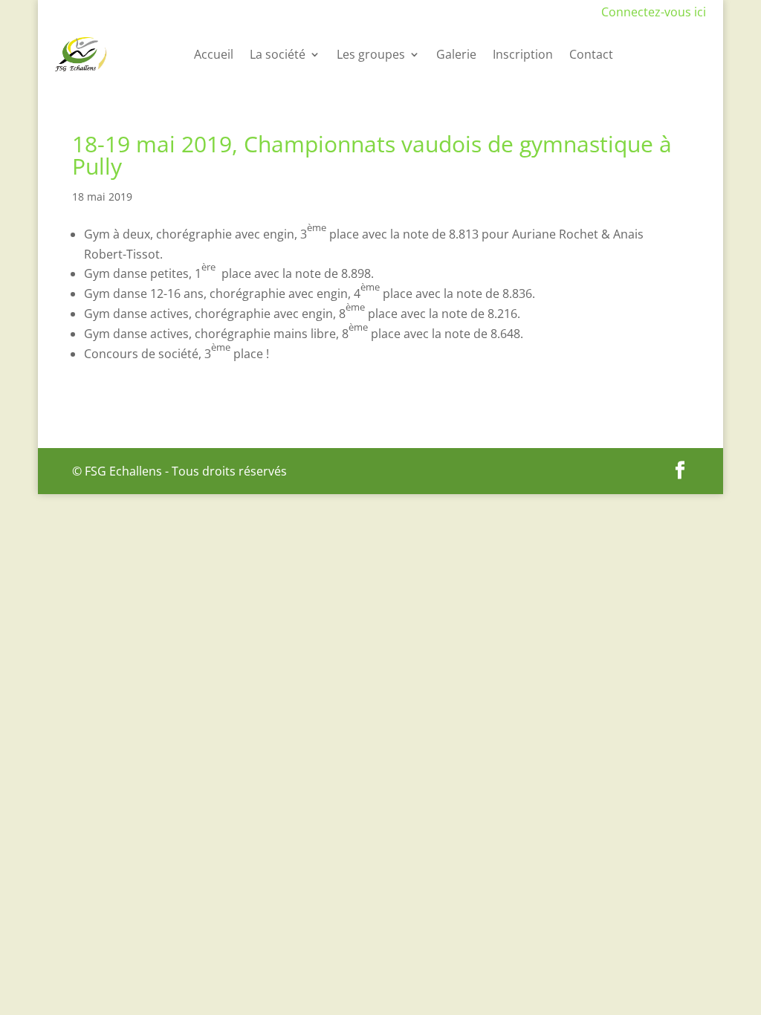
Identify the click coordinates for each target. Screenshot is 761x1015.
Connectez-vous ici (653, 12)
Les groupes (371, 54)
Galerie (456, 54)
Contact (591, 54)
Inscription (523, 54)
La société (277, 54)
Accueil (213, 54)
